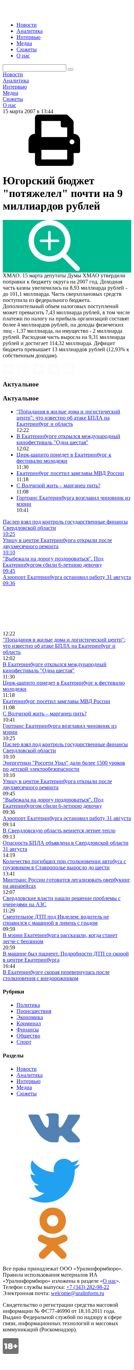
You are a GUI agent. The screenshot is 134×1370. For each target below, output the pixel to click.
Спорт (23, 1042)
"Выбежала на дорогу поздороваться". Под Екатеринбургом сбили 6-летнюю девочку (53, 803)
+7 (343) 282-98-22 (87, 1287)
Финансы (27, 1029)
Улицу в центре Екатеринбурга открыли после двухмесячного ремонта (57, 784)
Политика (28, 1005)
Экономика (29, 1017)
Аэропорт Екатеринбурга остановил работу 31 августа (67, 818)
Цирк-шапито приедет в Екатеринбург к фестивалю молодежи (63, 458)
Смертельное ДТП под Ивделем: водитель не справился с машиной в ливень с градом (56, 920)
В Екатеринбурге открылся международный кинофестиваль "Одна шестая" (68, 439)
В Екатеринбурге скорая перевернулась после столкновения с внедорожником (56, 975)
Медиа (24, 43)
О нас (23, 55)
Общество (28, 1036)
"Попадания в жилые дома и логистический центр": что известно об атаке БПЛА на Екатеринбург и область (68, 418)
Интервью (28, 37)
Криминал (28, 1023)
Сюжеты (26, 49)
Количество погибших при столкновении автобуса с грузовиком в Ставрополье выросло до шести (64, 864)
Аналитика (29, 31)
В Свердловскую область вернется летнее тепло (59, 830)
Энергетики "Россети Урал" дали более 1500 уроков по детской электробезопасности (64, 766)
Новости (26, 25)
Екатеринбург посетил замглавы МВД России (70, 473)
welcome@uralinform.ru (77, 1293)
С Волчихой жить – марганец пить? (58, 485)
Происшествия (33, 1011)
